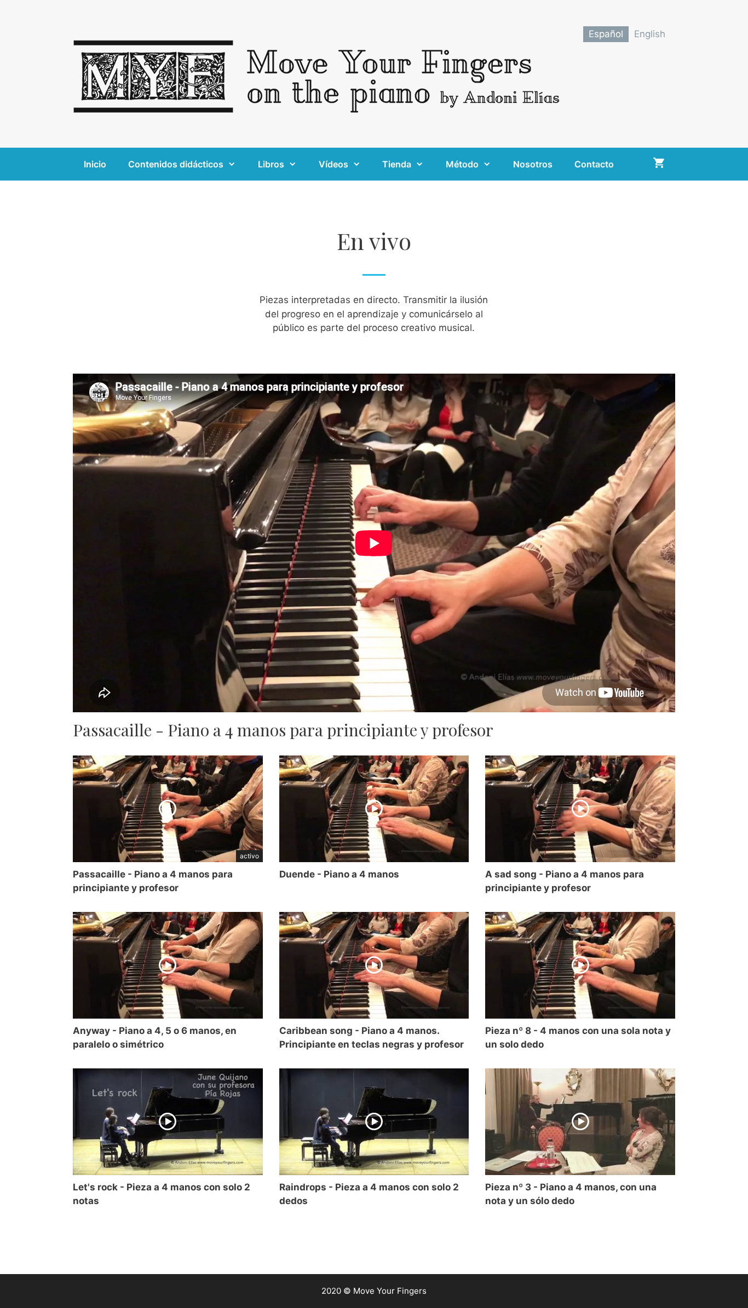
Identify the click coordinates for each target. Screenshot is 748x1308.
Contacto (594, 164)
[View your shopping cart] (658, 164)
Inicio (95, 164)
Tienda (396, 164)
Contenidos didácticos (175, 164)
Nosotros (533, 164)
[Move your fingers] (319, 73)
